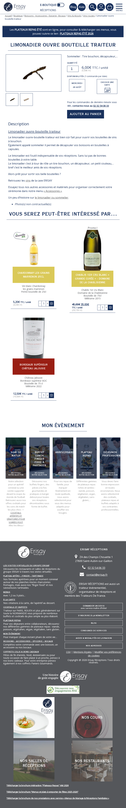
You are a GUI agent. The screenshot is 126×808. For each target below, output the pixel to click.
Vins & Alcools (74, 15)
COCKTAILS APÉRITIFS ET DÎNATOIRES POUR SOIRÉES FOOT (16, 517)
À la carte (9, 599)
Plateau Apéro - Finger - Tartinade (23, 576)
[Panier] (110, 7)
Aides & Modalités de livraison (94, 638)
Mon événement (12, 633)
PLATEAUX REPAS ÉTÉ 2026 (77, 33)
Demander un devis (94, 607)
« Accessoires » (53, 191)
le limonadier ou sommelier (51, 197)
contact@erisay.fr (97, 575)
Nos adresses (94, 645)
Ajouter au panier (85, 114)
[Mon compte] (101, 7)
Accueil (8, 15)
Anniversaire (64, 452)
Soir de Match (16, 454)
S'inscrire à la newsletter (93, 615)
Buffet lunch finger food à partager (39, 459)
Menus (6, 592)
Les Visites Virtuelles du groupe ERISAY (26, 565)
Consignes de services (94, 630)
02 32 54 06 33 (101, 105)
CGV (68, 652)
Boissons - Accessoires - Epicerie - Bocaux (45, 15)
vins (28, 180)
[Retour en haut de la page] (119, 801)
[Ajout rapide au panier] (51, 303)
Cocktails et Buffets (15, 607)
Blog (93, 623)
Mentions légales (82, 652)
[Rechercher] (92, 7)
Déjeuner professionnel (113, 454)
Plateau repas (86, 454)
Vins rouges (89, 15)
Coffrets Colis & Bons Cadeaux (21, 651)
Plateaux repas (12, 620)
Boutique (18, 15)
